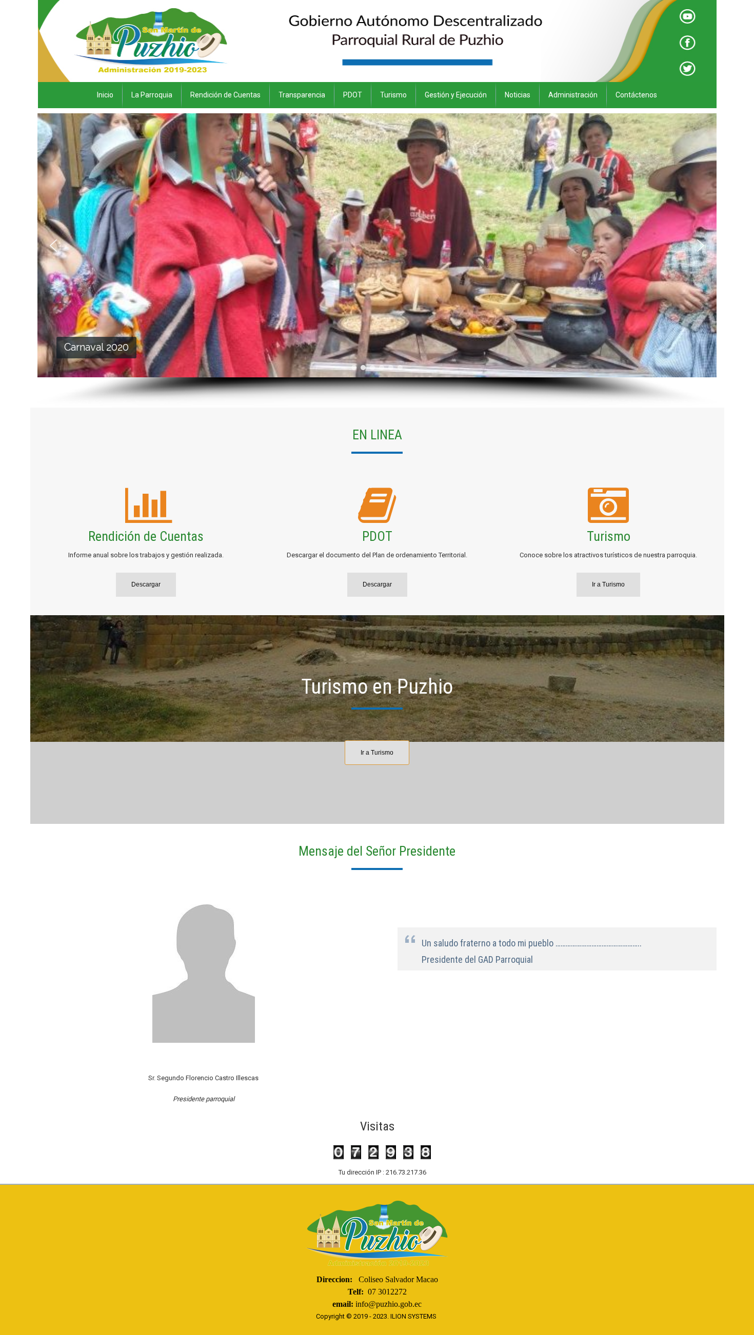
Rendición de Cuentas (225, 95)
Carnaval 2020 (95, 347)
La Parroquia (151, 95)
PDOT (352, 95)
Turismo (393, 95)
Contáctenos (636, 95)
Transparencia (302, 95)
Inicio (105, 95)
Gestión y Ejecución (456, 95)
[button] (53, 245)
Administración (573, 95)
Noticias (517, 95)
